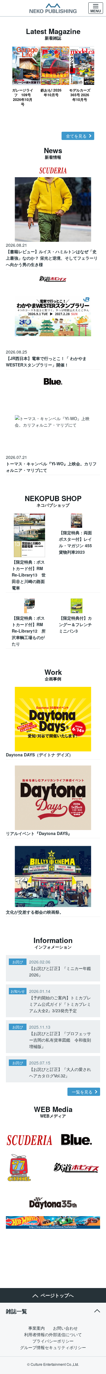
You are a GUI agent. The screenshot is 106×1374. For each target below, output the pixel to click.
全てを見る (76, 136)
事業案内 (36, 1328)
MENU (95, 11)
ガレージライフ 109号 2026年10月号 (22, 97)
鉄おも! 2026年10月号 (51, 92)
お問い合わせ (65, 1328)
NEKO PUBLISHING (53, 8)
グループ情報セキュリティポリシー (53, 1347)
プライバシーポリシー (53, 1341)
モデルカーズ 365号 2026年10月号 (79, 94)
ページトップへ (57, 1295)
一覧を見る (82, 1092)
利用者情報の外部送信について (53, 1334)
